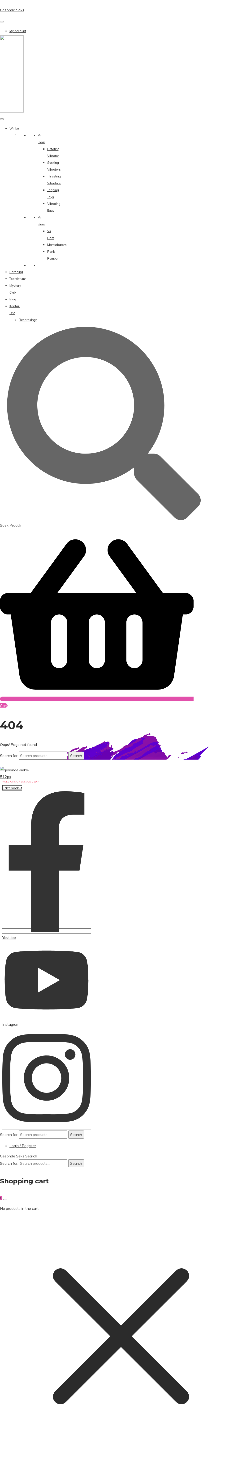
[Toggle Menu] (2, 21)
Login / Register (22, 1145)
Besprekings (28, 320)
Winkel (14, 128)
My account (17, 31)
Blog (12, 299)
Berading (16, 272)
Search (76, 755)
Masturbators (57, 245)
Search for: (9, 755)
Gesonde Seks (12, 10)
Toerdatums (17, 279)
